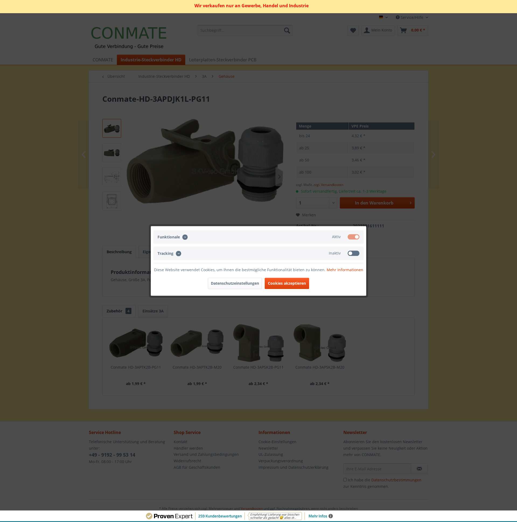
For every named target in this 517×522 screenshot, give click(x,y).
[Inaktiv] (353, 253)
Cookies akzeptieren (287, 283)
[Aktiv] (353, 236)
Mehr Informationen (345, 270)
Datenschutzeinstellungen (235, 283)
